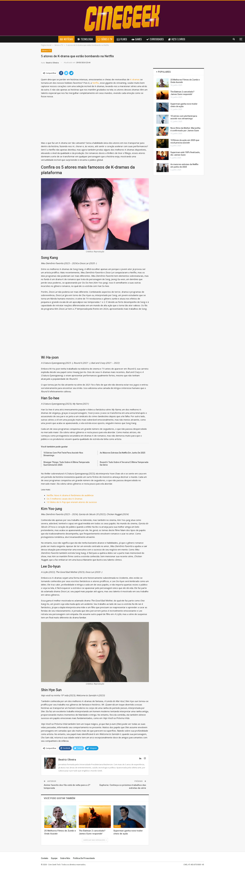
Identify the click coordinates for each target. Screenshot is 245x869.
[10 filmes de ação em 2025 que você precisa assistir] (162, 143)
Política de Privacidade (84, 858)
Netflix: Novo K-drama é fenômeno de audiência (70, 495)
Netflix (95, 82)
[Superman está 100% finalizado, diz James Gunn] (162, 155)
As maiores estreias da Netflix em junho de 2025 (122, 453)
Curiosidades (157, 39)
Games (138, 39)
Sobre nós (65, 858)
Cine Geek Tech (54, 864)
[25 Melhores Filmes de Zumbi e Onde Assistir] (60, 816)
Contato (44, 858)
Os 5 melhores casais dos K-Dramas (64, 498)
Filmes (123, 39)
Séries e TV (106, 39)
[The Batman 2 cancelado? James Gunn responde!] (95, 816)
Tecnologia (87, 39)
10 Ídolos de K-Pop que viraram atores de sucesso (72, 502)
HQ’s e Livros (178, 39)
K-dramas (135, 79)
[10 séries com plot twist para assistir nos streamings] (162, 119)
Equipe (54, 858)
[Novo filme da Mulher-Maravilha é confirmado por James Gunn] (162, 131)
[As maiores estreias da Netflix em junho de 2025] (162, 167)
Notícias (68, 39)
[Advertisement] (95, 120)
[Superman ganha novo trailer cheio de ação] (129, 816)
